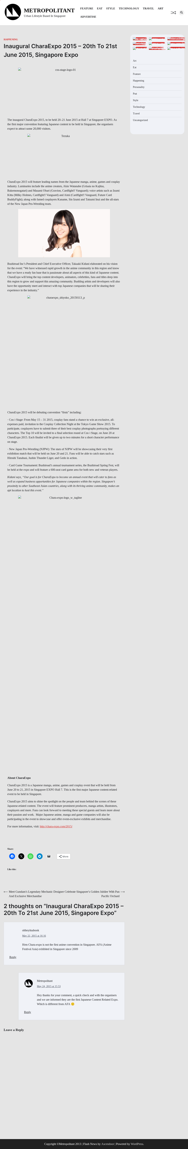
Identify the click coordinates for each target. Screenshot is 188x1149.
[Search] (181, 12)
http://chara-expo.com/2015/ (56, 826)
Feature (86, 8)
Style (110, 8)
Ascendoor (107, 1144)
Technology (129, 8)
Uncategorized (140, 120)
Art (160, 8)
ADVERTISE (88, 16)
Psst (135, 93)
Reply (12, 957)
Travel (148, 8)
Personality (138, 87)
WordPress (137, 1144)
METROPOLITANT (49, 10)
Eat (99, 8)
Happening (11, 39)
